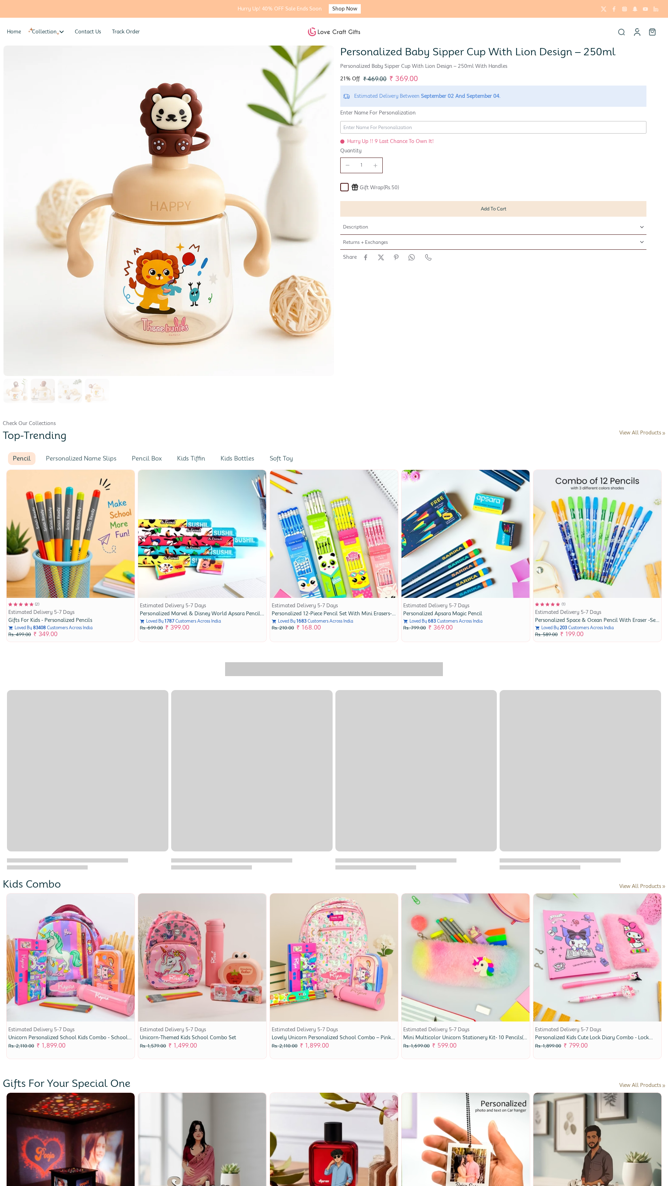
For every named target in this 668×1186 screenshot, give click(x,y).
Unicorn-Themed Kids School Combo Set (188, 1037)
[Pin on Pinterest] (396, 257)
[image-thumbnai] (15, 391)
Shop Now (344, 8)
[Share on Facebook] (365, 257)
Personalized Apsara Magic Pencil (442, 613)
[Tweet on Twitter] (381, 257)
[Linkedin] (656, 9)
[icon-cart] (652, 32)
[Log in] (636, 32)
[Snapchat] (635, 9)
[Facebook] (614, 9)
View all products (640, 432)
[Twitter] (603, 9)
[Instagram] (624, 9)
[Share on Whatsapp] (411, 257)
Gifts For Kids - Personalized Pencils (50, 620)
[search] (621, 32)
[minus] (348, 165)
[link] (663, 433)
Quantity (350, 150)
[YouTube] (645, 9)
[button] (493, 209)
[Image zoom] (168, 211)
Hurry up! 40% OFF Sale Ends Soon (280, 8)
